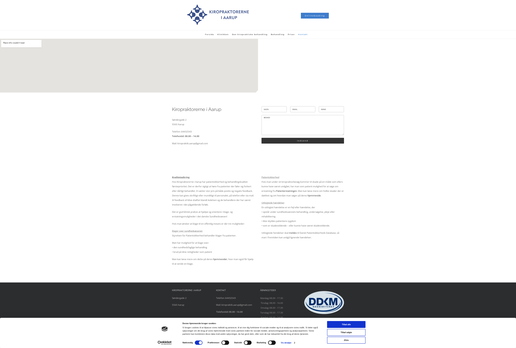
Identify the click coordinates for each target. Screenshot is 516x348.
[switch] (225, 342)
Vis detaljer (286, 343)
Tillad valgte (346, 332)
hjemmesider (220, 259)
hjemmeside (314, 195)
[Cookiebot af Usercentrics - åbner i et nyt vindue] (164, 343)
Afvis (346, 340)
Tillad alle (346, 324)
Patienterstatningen (286, 190)
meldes (293, 232)
